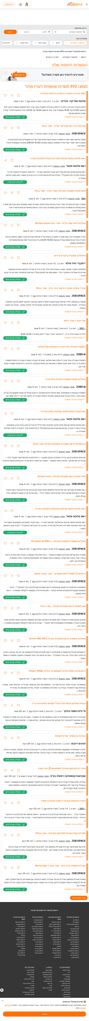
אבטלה (32, 977)
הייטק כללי (57, 955)
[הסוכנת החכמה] (26, 4)
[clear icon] (55, 32)
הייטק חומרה (75, 957)
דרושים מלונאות (56, 922)
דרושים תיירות (57, 951)
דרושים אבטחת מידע (73, 924)
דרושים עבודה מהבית (55, 926)
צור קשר (49, 983)
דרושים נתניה (39, 933)
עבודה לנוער (30, 972)
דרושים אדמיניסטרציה (74, 928)
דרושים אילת (21, 926)
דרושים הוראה (74, 942)
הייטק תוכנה (57, 957)
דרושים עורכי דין (56, 931)
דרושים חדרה (39, 942)
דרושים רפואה (57, 940)
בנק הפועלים (66, 974)
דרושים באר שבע (20, 922)
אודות (50, 990)
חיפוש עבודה (30, 974)
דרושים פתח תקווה (37, 929)
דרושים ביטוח (75, 935)
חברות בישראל (47, 981)
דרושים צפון (21, 951)
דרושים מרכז (21, 942)
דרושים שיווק (57, 942)
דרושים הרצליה (38, 937)
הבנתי (44, 1014)
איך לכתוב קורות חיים (29, 980)
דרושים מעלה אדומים (21, 934)
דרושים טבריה (39, 951)
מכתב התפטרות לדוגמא (29, 989)
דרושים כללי (75, 946)
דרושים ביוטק (75, 953)
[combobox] (69, 32)
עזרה (50, 985)
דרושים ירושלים (20, 928)
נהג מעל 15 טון (65, 985)
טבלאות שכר (66, 994)
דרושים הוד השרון (38, 940)
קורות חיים (67, 992)
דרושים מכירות (74, 955)
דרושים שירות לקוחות (57, 945)
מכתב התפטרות (29, 994)
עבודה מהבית (66, 970)
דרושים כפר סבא (38, 935)
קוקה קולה (67, 979)
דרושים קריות (39, 946)
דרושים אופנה (75, 931)
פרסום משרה (8, 4)
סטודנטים (67, 988)
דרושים (83, 57)
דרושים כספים (75, 948)
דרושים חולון (39, 924)
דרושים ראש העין (38, 931)
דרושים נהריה (39, 948)
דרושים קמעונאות (56, 935)
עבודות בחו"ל (21, 955)
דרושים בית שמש (20, 931)
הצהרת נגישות (47, 977)
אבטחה (68, 977)
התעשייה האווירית (64, 981)
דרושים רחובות (20, 940)
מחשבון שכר (66, 996)
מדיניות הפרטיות (47, 972)
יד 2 (69, 972)
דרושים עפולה (39, 953)
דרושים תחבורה (56, 937)
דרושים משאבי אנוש (55, 924)
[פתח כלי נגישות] (2, 990)
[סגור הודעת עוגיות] (3, 1001)
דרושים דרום (21, 953)
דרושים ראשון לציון (37, 926)
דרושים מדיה (57, 933)
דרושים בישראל (38, 920)
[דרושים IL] (75, 4)
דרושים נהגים (66, 990)
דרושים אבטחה (56, 948)
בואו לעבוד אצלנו (47, 988)
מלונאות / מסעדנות (69, 57)
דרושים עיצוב (57, 928)
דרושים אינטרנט (74, 933)
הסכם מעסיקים (47, 974)
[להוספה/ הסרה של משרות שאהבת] (5, 95)
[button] (24, 32)
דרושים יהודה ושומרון (21, 947)
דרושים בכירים (74, 937)
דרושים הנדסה (74, 944)
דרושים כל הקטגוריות (76, 921)
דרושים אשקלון (20, 924)
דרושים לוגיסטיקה (73, 951)
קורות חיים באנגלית (28, 992)
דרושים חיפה (39, 944)
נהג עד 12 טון (66, 983)
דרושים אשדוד (21, 937)
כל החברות (49, 979)
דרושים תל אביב (38, 922)
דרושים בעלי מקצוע (73, 940)
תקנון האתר (48, 970)
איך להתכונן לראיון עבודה (28, 984)
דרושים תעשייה (56, 953)
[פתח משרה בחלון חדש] (18, 95)
